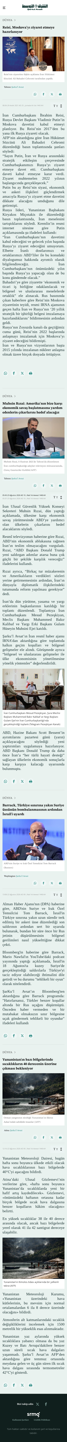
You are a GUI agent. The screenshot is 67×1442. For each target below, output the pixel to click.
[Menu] (3, 6)
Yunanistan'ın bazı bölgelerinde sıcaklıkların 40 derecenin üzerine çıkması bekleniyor (29, 1061)
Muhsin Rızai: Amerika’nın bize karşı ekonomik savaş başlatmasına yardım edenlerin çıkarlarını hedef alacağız (32, 405)
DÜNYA (7, 17)
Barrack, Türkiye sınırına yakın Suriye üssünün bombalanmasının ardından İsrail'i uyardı (33, 807)
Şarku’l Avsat (18, 84)
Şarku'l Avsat (18, 476)
